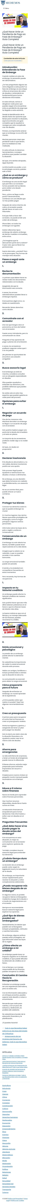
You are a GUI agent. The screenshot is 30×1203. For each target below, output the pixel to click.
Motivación (6, 1163)
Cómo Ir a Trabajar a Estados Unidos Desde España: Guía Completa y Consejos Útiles (15, 1057)
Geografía (6, 1143)
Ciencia (5, 1094)
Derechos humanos (10, 1117)
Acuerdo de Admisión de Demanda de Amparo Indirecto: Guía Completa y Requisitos (13, 1071)
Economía (6, 1123)
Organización (7, 1166)
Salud (4, 1178)
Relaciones (6, 1172)
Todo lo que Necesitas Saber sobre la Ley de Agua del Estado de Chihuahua (14, 1031)
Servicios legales (8, 1187)
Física (4, 1140)
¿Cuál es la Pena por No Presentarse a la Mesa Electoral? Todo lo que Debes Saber (14, 1066)
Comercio (6, 1100)
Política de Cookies (17, 1200)
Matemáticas (7, 1155)
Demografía (7, 1111)
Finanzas (5, 1137)
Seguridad (6, 1181)
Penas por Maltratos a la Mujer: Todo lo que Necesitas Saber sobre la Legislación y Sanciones (14, 1077)
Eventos (5, 1135)
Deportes (6, 1114)
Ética (4, 1132)
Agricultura (6, 1085)
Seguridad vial (7, 1184)
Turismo (5, 1192)
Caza (4, 1091)
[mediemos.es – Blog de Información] (10, 3)
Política (5, 1169)
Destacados (7, 1120)
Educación (6, 1126)
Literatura (6, 1152)
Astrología (6, 1088)
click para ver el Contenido (13, 61)
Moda (4, 1161)
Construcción (7, 1106)
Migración (6, 1158)
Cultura (5, 1109)
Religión (5, 1175)
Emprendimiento (8, 1129)
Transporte (6, 1189)
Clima (4, 1097)
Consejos (6, 1103)
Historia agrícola (8, 1149)
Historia (5, 1146)
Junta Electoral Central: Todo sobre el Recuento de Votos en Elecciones (13, 1062)
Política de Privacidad (15, 1199)
